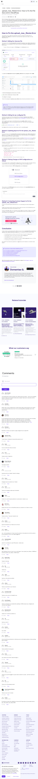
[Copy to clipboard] (15, 286)
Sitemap (3, 757)
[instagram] (23, 763)
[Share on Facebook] (19, 286)
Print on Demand (29, 726)
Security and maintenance (15, 8)
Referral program (4, 748)
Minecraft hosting (5, 729)
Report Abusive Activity (30, 748)
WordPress (8, 8)
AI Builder (27, 716)
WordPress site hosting (28, 138)
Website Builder (28, 718)
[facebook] (21, 763)
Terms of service (24, 766)
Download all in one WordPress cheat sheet (19, 28)
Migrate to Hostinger (29, 734)
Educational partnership (6, 746)
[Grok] (13, 16)
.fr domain (15, 727)
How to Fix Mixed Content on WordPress (10, 252)
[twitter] (26, 763)
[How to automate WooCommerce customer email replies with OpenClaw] (7, 312)
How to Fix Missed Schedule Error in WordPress (12, 251)
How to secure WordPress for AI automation (29, 324)
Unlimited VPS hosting (5, 719)
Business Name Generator (30, 729)
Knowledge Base (28, 743)
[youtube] (28, 763)
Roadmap (3, 751)
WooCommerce (5, 321)
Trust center (4, 756)
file (23, 118)
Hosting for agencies (5, 727)
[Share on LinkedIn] (20, 286)
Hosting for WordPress (5, 718)
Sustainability (16, 748)
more (31, 422)
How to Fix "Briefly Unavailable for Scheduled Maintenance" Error (15, 250)
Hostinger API (28, 735)
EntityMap (3, 759)
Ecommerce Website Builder (30, 721)
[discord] (35, 763)
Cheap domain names (17, 718)
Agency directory (5, 749)
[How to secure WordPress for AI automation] (30, 312)
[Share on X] (17, 286)
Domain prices (16, 726)
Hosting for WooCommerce (6, 726)
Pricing (3, 741)
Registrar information (31, 766)
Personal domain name (18, 729)
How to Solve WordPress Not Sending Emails (11, 255)
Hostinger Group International (16, 750)
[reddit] (30, 763)
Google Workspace (5, 735)
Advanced (15, 321)
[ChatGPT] (8, 16)
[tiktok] (33, 763)
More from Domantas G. (9, 280)
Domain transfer (16, 724)
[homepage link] (2, 1)
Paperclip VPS (4, 734)
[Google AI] (11, 16)
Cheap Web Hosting (5, 737)
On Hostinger (16, 741)
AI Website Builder (29, 719)
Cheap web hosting (5, 716)
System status (4, 754)
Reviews (3, 743)
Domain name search (17, 716)
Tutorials (3, 8)
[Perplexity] (15, 16)
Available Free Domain (17, 719)
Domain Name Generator (30, 724)
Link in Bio (27, 727)
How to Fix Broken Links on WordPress (10, 253)
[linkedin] (18, 763)
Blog (14, 746)
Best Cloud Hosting (5, 724)
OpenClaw (3, 732)
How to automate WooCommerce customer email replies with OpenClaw (7, 325)
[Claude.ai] (10, 16)
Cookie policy (14, 773)
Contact (27, 746)
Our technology (16, 743)
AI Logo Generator (29, 732)
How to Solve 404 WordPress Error (9, 254)
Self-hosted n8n (4, 721)
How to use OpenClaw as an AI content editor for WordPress (19, 324)
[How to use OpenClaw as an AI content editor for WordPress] (19, 312)
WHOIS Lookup (16, 721)
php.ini (5, 140)
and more (27, 768)
